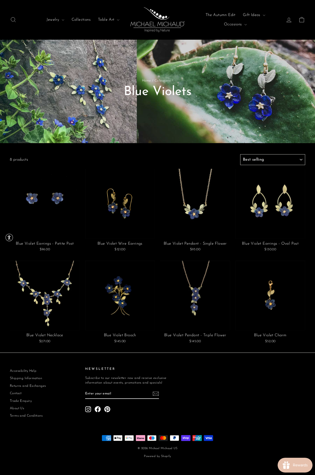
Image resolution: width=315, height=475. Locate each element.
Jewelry (53, 20)
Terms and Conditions (26, 415)
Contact (16, 393)
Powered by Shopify (157, 456)
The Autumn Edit (220, 15)
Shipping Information (26, 378)
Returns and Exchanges (28, 386)
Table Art (107, 20)
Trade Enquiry (21, 401)
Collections (81, 20)
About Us (17, 408)
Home (146, 80)
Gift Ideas (252, 15)
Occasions (233, 24)
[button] (9, 237)
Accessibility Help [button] (23, 371)
